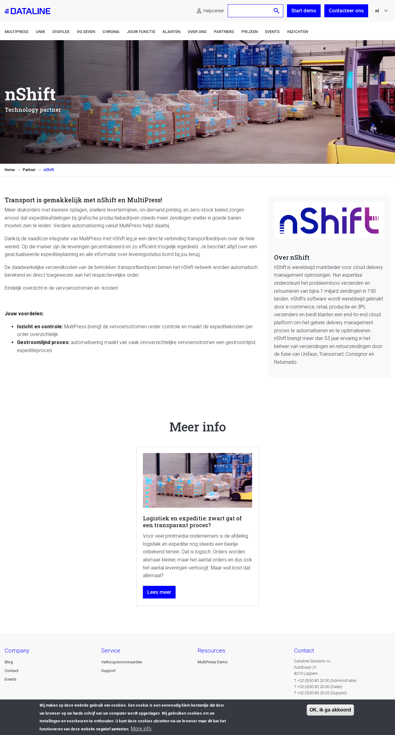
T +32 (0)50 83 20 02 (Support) (320, 693)
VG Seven (86, 31)
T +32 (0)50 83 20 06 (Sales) (318, 686)
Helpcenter (213, 10)
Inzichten (297, 31)
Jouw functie (141, 31)
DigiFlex (60, 31)
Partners (224, 31)
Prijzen (249, 31)
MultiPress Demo (213, 662)
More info (141, 729)
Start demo (303, 11)
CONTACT (304, 650)
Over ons (197, 31)
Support (108, 670)
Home (10, 170)
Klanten (171, 31)
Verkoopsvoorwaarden (121, 662)
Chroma (110, 31)
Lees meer (159, 592)
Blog (9, 662)
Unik (40, 31)
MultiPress (16, 31)
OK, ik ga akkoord (330, 709)
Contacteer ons (346, 11)
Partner (29, 170)
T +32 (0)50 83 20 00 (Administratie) (325, 680)
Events (272, 31)
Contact (12, 670)
